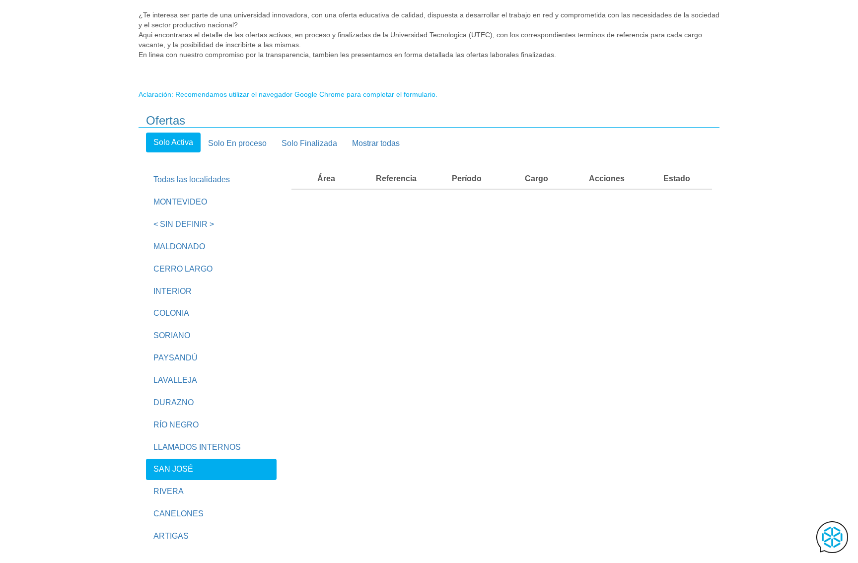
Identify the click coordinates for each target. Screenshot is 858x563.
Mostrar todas (376, 143)
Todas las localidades (191, 179)
